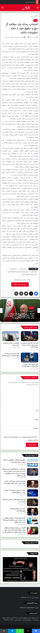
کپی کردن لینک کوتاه (20, 284)
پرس (26, 43)
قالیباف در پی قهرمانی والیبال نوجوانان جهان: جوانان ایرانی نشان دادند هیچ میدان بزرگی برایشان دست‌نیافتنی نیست (20, 316)
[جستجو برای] (37, 8)
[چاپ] (21, 294)
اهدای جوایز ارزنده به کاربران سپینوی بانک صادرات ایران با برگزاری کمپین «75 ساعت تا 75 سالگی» (14, 520)
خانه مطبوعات (13, 269)
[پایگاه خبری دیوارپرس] (26, 8)
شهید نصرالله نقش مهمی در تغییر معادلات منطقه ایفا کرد (30, 365)
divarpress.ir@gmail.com (27, 608)
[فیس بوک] (36, 294)
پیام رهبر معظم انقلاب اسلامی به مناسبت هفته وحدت (13, 500)
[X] (31, 294)
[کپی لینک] (16, 294)
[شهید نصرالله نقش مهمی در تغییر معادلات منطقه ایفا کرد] (29, 358)
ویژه (31, 16)
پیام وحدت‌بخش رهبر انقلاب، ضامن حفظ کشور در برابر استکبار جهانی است (14, 482)
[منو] (3, 8)
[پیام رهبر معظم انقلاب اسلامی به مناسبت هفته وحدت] (32, 502)
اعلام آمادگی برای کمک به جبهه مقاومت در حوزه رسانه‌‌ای (10, 354)
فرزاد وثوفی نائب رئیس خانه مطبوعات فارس (18, 272)
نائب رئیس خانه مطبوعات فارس (29, 274)
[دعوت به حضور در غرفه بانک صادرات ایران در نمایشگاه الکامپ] (32, 493)
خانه (35, 16)
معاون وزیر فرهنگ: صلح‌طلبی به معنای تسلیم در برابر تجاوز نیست (14, 461)
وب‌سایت (35, 428)
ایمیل (36, 419)
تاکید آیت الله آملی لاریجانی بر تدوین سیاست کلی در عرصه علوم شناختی (29, 345)
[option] (20, 310)
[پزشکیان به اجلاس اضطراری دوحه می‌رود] (10, 336)
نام (37, 411)
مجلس (31, 308)
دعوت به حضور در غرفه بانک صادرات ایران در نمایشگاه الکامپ (14, 491)
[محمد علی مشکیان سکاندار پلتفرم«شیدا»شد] (32, 511)
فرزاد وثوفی (34, 272)
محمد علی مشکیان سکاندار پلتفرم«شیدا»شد (17, 510)
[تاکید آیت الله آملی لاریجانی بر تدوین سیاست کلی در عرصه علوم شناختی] (29, 336)
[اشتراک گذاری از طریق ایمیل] (26, 294)
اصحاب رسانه (23, 269)
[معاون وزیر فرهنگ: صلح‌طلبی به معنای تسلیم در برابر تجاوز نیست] (32, 463)
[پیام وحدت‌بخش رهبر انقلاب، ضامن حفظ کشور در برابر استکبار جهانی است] (32, 484)
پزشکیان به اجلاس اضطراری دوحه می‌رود (11, 344)
